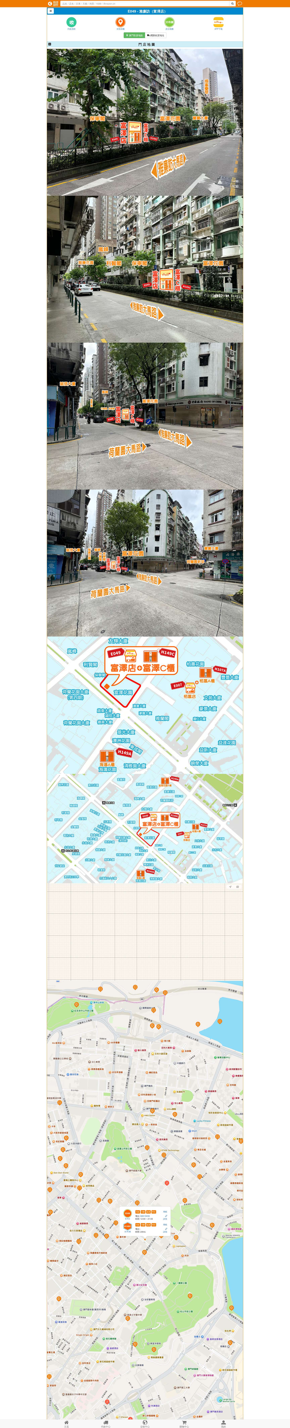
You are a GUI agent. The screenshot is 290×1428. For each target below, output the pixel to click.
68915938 (145, 1215)
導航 (165, 1211)
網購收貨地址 (155, 35)
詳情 (165, 1218)
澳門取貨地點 (134, 35)
